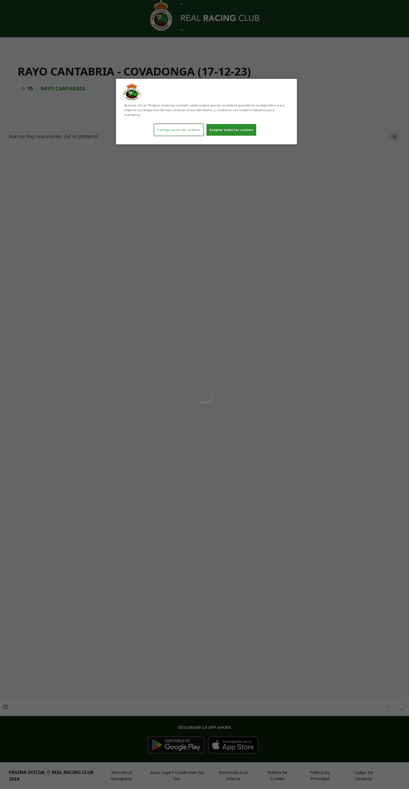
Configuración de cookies (178, 130)
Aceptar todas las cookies (231, 130)
